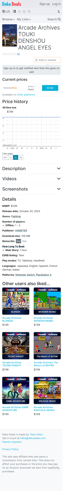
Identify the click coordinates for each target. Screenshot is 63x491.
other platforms (26, 94)
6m (5, 157)
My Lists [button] (23, 19)
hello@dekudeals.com (33, 438)
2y (15, 157)
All (20, 157)
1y (10, 157)
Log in (56, 4)
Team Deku (36, 434)
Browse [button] (7, 19)
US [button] (6, 11)
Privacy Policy (10, 449)
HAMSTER (21, 230)
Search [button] (54, 19)
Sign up (44, 4)
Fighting (16, 216)
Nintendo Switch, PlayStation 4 (33, 274)
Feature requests (12, 441)
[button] (11, 54)
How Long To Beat (13, 246)
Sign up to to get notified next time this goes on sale (31, 70)
